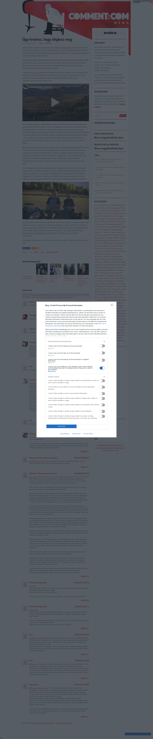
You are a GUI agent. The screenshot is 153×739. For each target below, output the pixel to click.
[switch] (102, 345)
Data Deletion (64, 433)
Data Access (76, 433)
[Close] (112, 306)
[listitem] (76, 341)
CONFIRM (61, 426)
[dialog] (76, 369)
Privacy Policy (88, 433)
